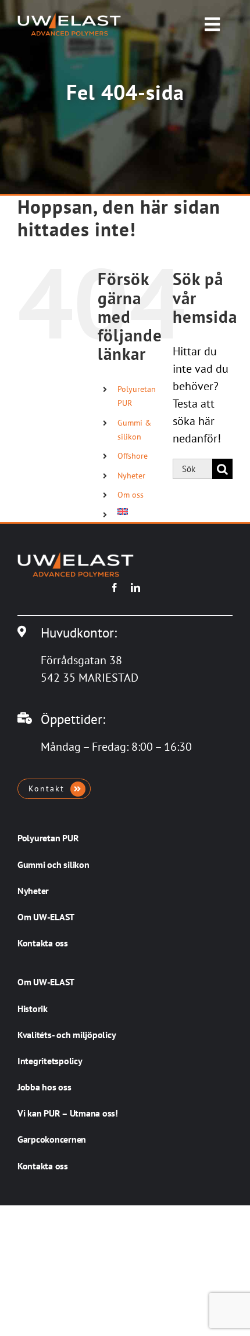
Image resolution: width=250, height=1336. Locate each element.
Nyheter (131, 475)
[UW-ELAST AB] (69, 18)
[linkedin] (135, 587)
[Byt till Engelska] (136, 511)
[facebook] (114, 587)
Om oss (130, 494)
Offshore (132, 456)
